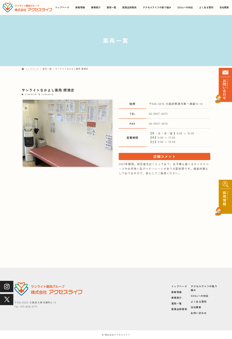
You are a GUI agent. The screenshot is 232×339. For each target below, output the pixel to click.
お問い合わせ (199, 313)
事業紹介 (176, 297)
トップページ (179, 286)
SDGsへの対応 (200, 295)
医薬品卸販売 (179, 309)
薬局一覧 (176, 303)
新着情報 (176, 292)
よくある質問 (199, 301)
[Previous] (29, 133)
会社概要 (196, 307)
